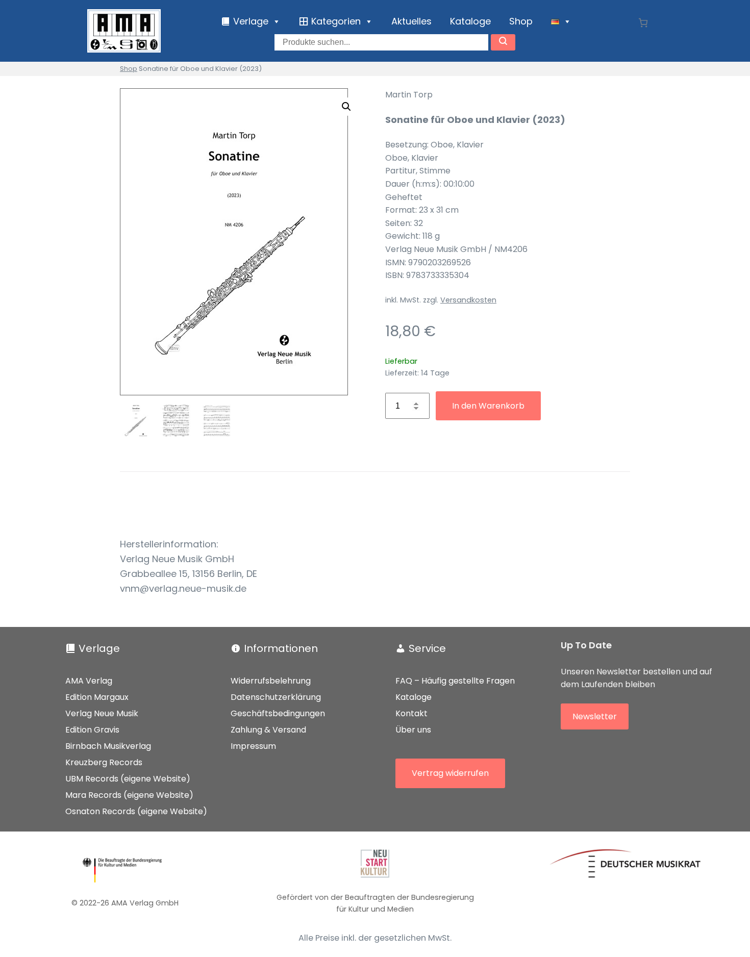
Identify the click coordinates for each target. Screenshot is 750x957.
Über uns (413, 730)
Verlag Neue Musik (101, 713)
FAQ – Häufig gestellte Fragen (455, 681)
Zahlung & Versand (268, 730)
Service (427, 648)
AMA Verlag (88, 681)
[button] (346, 106)
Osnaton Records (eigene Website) (136, 811)
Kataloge (470, 21)
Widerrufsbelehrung (271, 681)
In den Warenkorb (488, 406)
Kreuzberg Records (103, 762)
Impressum (253, 746)
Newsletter (594, 716)
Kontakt (411, 713)
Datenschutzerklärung (276, 697)
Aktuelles (411, 21)
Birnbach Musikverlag (108, 746)
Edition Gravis (92, 730)
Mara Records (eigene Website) (129, 795)
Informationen (281, 648)
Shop (521, 21)
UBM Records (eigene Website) (127, 779)
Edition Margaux (97, 697)
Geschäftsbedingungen (278, 713)
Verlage (99, 648)
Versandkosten (468, 300)
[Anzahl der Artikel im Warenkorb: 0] (643, 22)
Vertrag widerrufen (450, 773)
